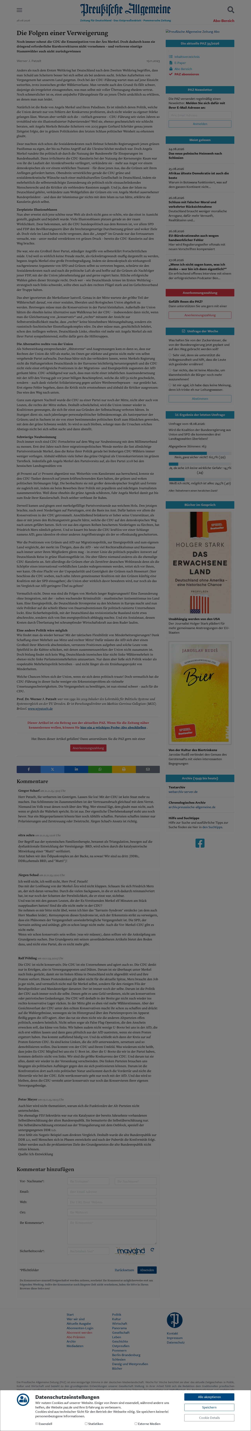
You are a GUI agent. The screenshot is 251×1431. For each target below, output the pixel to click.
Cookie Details (209, 1417)
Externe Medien (148, 1424)
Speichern (209, 1407)
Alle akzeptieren (209, 1396)
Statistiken (95, 1424)
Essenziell (45, 1424)
